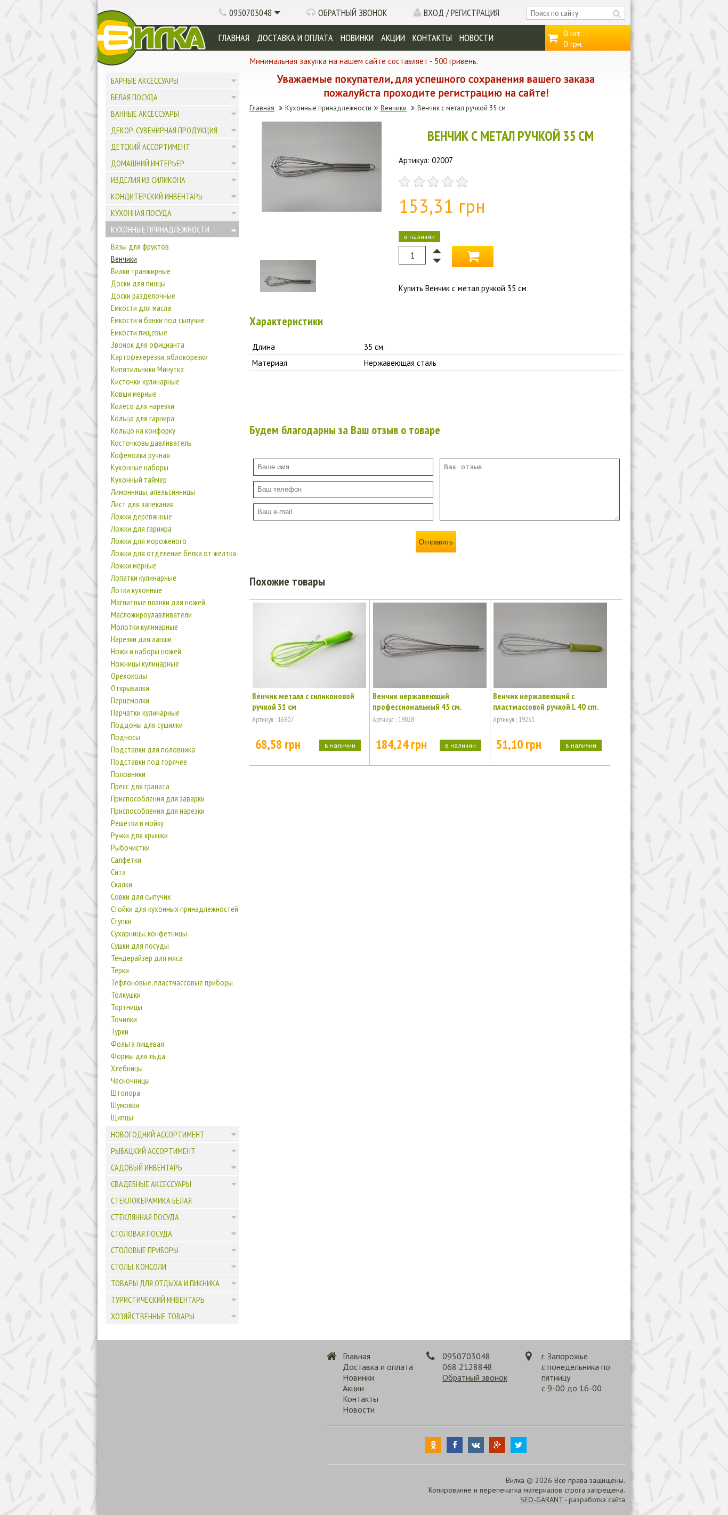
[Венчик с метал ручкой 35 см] (322, 209)
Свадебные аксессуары (151, 1184)
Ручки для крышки (139, 835)
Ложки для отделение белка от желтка (173, 553)
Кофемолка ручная (140, 455)
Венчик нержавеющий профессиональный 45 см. (417, 701)
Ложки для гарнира (141, 528)
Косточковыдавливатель (151, 442)
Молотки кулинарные (144, 626)
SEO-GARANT (541, 1499)
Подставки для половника (153, 749)
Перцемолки (130, 700)
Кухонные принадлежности (160, 229)
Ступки (121, 921)
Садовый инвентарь (146, 1167)
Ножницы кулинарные (145, 663)
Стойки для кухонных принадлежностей (174, 908)
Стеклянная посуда (145, 1217)
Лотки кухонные (136, 589)
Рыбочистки (130, 847)
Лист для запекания (142, 504)
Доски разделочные (143, 295)
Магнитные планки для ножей (158, 602)
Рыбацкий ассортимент (153, 1150)
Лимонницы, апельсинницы (153, 491)
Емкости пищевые (139, 332)
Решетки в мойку (137, 822)
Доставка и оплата (295, 37)
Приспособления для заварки (158, 798)
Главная (234, 37)
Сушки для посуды (140, 945)
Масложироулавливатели (151, 614)
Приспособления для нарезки (158, 810)
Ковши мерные (134, 393)
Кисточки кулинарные (145, 381)
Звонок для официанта (147, 344)
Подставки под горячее (149, 761)
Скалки (121, 884)
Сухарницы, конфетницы (149, 933)
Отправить (436, 542)
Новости (476, 37)
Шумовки (125, 1105)
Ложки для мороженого (149, 540)
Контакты (432, 37)
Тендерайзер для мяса (147, 957)
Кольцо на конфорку (143, 430)
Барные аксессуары (145, 80)
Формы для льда (138, 1056)
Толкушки (126, 994)
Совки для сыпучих (141, 896)
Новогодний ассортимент (158, 1134)
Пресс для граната (140, 786)
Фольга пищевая (137, 1043)
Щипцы (122, 1117)
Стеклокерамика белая (151, 1200)
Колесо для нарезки (142, 405)
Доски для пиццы (138, 283)
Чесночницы (130, 1080)
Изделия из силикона (148, 179)
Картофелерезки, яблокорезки (159, 356)
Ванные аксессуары (145, 113)
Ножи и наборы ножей (146, 651)
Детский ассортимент (150, 146)
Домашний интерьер (147, 163)
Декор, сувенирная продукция (164, 130)
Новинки (357, 37)
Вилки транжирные (141, 271)
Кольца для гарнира (142, 418)
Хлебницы (127, 1068)
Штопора (125, 1092)
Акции (393, 37)
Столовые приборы (145, 1250)
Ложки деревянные (141, 516)
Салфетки (126, 859)
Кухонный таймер (139, 479)
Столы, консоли (138, 1266)
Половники (128, 773)
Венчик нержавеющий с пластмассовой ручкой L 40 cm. (546, 701)
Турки (119, 1031)
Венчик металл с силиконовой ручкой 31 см (303, 701)
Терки (120, 970)
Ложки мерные (134, 565)
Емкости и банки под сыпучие (158, 320)
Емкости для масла (141, 307)
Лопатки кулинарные (143, 577)
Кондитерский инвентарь (157, 196)
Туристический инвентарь (158, 1299)
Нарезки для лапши (141, 639)
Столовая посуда (141, 1233)
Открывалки (130, 688)
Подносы (125, 737)
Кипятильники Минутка (147, 369)
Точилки (124, 1019)
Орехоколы (129, 675)
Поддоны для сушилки (147, 724)
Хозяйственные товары (153, 1316)
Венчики (124, 258)
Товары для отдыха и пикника (165, 1283)
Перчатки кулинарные (145, 712)
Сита (118, 872)
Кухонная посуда (141, 212)
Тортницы (126, 1006)
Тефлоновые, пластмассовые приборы (172, 982)
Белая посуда (134, 97)
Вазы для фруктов (140, 246)
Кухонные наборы (139, 467)
